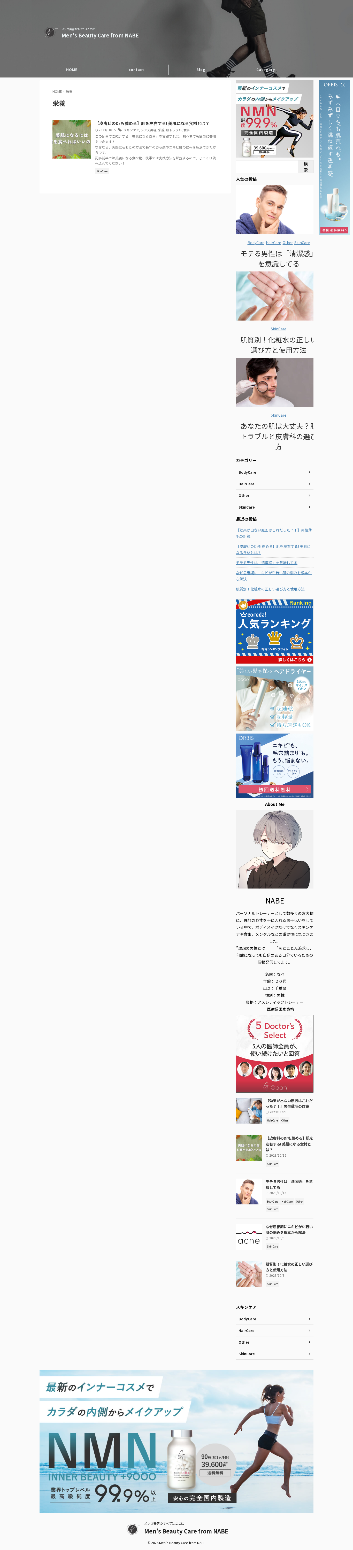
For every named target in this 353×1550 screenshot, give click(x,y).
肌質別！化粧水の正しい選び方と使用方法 (278, 344)
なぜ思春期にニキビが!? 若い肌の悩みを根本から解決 (274, 575)
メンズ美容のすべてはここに (164, 1523)
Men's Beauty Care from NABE (100, 35)
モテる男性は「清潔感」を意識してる (278, 258)
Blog (200, 69)
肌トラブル (174, 130)
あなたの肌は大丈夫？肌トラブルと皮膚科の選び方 (278, 436)
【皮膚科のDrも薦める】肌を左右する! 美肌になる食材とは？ (152, 123)
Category (265, 69)
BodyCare (256, 242)
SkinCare (302, 242)
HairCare (273, 242)
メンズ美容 (148, 130)
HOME (72, 69)
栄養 (161, 130)
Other (288, 242)
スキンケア (131, 130)
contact (136, 69)
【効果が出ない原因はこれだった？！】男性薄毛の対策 (274, 533)
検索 (306, 166)
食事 (186, 130)
